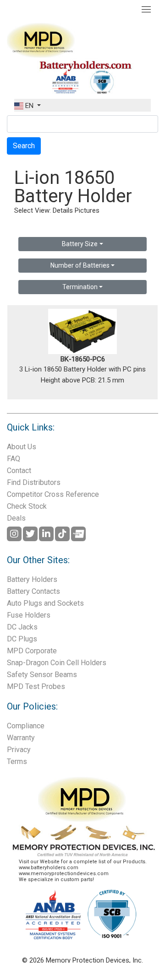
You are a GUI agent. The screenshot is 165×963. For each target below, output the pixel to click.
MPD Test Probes (36, 686)
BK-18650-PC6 (82, 359)
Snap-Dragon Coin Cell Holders (56, 662)
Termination (80, 287)
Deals (16, 518)
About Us (21, 446)
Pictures (87, 210)
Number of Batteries (80, 265)
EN (29, 106)
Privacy (19, 749)
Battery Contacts (33, 591)
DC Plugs (22, 639)
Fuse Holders (28, 615)
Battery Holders (32, 579)
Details (63, 210)
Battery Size (80, 243)
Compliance (25, 725)
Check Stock (27, 506)
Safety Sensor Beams (42, 674)
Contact (19, 470)
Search (24, 145)
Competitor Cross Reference (53, 494)
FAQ (13, 458)
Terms (17, 761)
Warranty (21, 737)
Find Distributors (33, 482)
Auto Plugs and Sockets (45, 603)
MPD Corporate (32, 650)
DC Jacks (22, 627)
